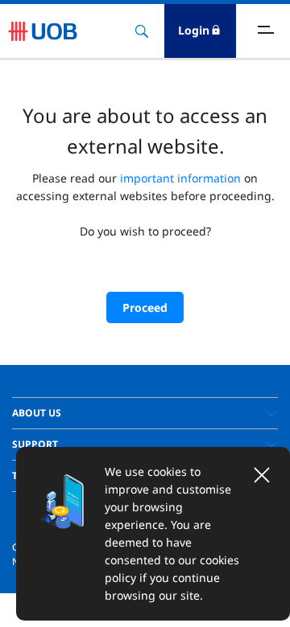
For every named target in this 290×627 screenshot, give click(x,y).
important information (180, 178)
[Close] (262, 475)
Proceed (145, 307)
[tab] (145, 413)
